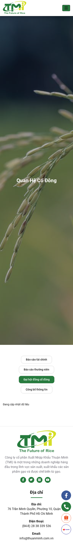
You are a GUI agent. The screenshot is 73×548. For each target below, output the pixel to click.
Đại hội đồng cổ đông (37, 379)
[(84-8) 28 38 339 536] (66, 507)
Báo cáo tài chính (36, 359)
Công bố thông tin (36, 389)
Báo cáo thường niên (36, 369)
